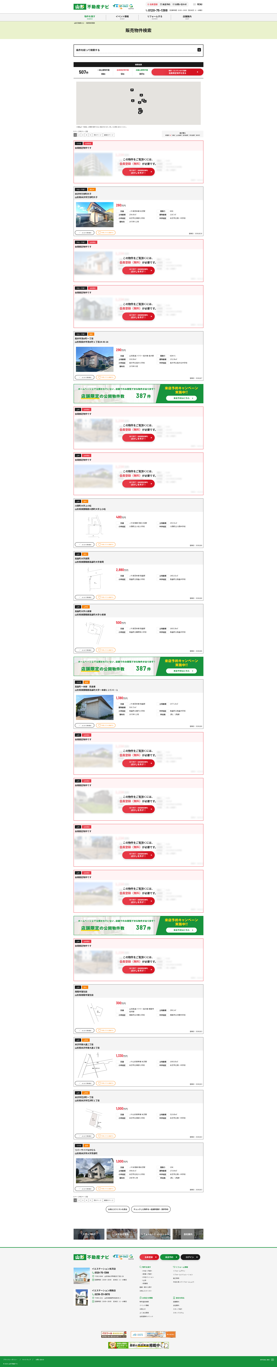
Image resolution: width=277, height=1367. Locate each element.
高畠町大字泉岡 (82, 558)
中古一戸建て (147, 1271)
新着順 (167, 135)
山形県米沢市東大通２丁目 (87, 1047)
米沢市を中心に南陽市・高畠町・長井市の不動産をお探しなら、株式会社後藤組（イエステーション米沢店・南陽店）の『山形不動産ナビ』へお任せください (91, 7)
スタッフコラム (178, 1313)
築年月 (198, 135)
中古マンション (148, 1277)
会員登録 (154, 4)
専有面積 (192, 135)
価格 (173, 135)
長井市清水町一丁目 (84, 338)
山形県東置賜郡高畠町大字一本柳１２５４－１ (96, 689)
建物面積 (185, 135)
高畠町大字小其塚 (83, 611)
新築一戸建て (147, 1274)
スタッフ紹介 (177, 1309)
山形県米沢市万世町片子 (86, 197)
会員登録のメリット (146, 1316)
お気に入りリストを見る (117, 1209)
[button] (132, 90)
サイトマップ (26, 1360)
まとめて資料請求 (86, 232)
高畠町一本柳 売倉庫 (85, 686)
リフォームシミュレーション (183, 1274)
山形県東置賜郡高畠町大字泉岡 (89, 561)
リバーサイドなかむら (85, 1149)
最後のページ (108, 135)
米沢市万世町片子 (83, 193)
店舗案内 (176, 1302)
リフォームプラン (179, 1271)
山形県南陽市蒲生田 (84, 994)
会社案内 (176, 1305)
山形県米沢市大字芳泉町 (86, 1153)
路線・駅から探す (146, 1287)
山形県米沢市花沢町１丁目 (87, 1100)
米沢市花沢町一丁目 (84, 1097)
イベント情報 (144, 1305)
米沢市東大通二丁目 (84, 1044)
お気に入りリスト (146, 1291)
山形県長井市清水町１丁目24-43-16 (91, 341)
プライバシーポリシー (10, 1360)
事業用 (145, 1283)
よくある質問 (144, 1313)
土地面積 (178, 135)
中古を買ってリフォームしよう (183, 1282)
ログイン (190, 1257)
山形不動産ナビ (91, 1257)
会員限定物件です (83, 147)
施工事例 (176, 1278)
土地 (144, 1280)
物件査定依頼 (144, 1302)
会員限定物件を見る (177, 71)
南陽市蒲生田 (81, 991)
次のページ (97, 135)
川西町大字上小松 (83, 505)
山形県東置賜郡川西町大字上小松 (90, 509)
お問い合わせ (181, 4)
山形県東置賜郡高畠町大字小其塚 (90, 614)
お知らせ (143, 1309)
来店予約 (166, 4)
